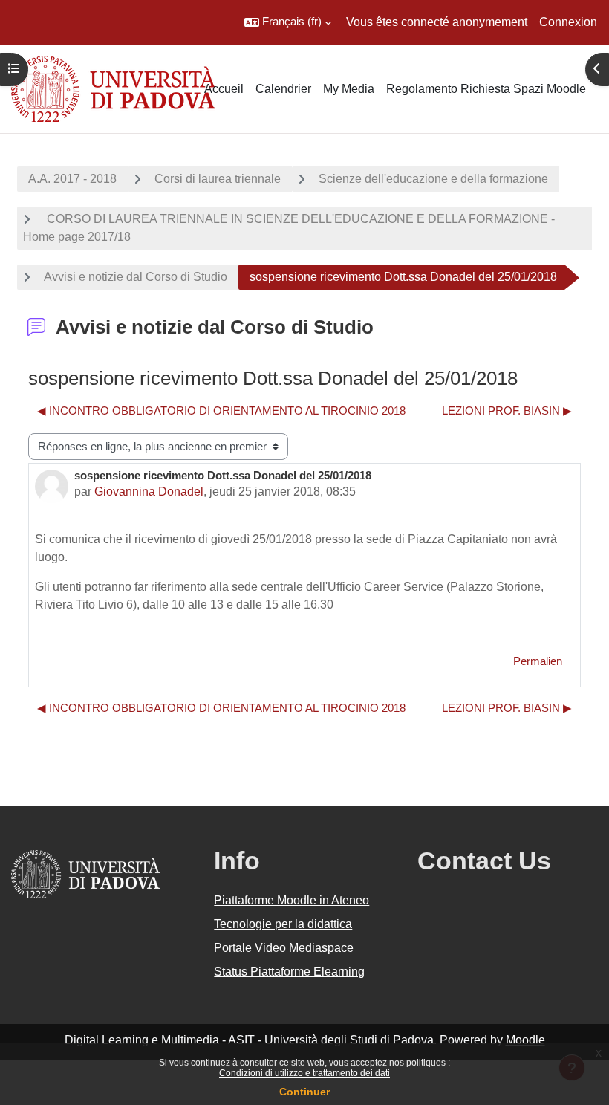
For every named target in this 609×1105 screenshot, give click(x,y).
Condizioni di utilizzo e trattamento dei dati (304, 1073)
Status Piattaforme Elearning (289, 971)
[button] (287, 22)
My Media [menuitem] (348, 88)
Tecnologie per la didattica (283, 924)
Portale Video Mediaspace (284, 948)
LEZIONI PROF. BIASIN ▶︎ (507, 411)
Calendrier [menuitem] (283, 88)
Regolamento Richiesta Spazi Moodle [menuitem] (486, 88)
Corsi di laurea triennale (217, 178)
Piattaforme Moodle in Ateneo (291, 900)
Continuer (304, 1092)
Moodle (525, 1040)
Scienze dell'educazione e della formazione (433, 178)
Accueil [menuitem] (224, 88)
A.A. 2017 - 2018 (72, 178)
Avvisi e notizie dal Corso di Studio (135, 276)
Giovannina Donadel (148, 491)
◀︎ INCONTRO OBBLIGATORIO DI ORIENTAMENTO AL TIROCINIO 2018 (221, 411)
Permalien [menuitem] (537, 661)
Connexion (568, 22)
